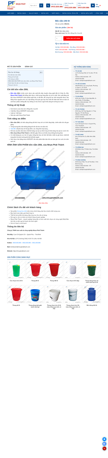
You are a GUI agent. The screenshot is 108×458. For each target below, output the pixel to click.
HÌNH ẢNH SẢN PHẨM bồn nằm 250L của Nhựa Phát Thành (25, 81)
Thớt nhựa (55, 13)
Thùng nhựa (21, 13)
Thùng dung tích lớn (70, 13)
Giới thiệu (11, 13)
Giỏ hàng (98, 5)
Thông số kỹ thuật (13, 77)
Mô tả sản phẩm (14, 67)
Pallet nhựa (33, 13)
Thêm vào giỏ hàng (73, 38)
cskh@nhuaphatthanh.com (85, 80)
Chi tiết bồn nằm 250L (14, 75)
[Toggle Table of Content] (40, 72)
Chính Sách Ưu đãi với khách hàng (18, 83)
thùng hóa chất (22, 211)
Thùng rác (45, 13)
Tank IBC (13, 128)
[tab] (14, 67)
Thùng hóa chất (87, 13)
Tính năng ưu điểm (13, 79)
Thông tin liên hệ (12, 85)
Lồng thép (99, 13)
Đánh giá (29, 67)
